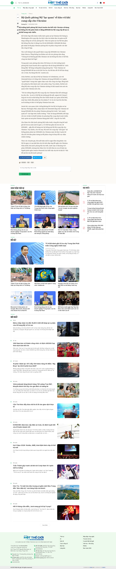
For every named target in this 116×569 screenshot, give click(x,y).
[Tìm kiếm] (15, 2)
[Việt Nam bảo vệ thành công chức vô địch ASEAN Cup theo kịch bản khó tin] (68, 349)
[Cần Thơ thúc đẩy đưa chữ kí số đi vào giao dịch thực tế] (68, 410)
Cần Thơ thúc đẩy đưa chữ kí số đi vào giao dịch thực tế (33, 406)
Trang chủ (24, 13)
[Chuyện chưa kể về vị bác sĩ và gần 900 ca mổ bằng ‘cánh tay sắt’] (68, 275)
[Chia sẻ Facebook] (18, 27)
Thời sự (19, 8)
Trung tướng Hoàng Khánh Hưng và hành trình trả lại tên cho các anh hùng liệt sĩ (95, 210)
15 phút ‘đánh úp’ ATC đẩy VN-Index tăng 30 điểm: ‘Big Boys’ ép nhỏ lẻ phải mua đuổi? (34, 365)
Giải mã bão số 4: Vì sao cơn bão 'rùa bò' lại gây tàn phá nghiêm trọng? (68, 208)
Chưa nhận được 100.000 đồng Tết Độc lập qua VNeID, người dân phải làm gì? (95, 228)
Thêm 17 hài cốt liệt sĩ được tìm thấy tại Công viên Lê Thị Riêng (20, 207)
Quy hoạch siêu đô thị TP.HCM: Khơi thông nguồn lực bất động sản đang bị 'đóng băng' (44, 231)
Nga (32, 162)
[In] (44, 157)
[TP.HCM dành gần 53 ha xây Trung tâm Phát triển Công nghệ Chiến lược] (45, 198)
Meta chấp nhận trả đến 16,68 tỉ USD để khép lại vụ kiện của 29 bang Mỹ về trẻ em (34, 324)
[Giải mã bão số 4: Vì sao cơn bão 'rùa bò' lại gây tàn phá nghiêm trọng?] (68, 198)
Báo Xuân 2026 (99, 8)
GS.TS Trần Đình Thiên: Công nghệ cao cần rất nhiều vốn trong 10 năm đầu (68, 231)
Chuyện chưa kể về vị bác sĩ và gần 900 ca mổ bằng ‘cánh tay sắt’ (67, 285)
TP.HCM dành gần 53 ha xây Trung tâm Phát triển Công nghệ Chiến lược (44, 208)
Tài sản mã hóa (43, 8)
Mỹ (28, 162)
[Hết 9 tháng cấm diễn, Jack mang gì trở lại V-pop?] (68, 512)
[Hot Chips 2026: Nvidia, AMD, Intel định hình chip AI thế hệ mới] (68, 451)
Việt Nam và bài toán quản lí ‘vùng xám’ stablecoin (45, 284)
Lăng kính (90, 8)
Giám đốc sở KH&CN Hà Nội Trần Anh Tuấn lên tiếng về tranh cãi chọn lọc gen (95, 193)
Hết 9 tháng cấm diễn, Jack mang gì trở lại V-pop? (32, 506)
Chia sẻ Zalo (38, 157)
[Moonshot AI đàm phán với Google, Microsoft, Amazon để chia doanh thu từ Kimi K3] (21, 298)
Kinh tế (50, 8)
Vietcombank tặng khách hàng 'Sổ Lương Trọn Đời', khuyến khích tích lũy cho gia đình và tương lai (32, 385)
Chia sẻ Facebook (26, 157)
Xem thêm (45, 525)
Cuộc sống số (58, 8)
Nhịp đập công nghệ (28, 8)
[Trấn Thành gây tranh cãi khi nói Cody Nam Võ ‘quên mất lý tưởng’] (68, 472)
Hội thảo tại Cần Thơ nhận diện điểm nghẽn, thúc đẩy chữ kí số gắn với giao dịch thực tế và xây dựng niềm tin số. (33, 410)
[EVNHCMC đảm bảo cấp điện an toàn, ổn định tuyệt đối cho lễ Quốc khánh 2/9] (68, 431)
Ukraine (23, 162)
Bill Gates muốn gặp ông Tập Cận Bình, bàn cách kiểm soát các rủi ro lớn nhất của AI (68, 308)
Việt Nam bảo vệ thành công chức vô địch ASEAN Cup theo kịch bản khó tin (34, 344)
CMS (92, 567)
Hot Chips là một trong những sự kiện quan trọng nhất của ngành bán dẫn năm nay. (34, 451)
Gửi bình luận (25, 174)
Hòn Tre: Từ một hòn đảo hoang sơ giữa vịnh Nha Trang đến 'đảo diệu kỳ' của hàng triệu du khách (34, 487)
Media (84, 8)
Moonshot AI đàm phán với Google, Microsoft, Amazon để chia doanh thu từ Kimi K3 (20, 308)
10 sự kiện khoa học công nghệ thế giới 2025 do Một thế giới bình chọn (95, 202)
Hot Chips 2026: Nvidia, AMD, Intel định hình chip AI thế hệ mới (34, 446)
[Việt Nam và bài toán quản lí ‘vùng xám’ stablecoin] (45, 275)
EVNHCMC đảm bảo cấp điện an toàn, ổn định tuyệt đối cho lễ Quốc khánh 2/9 (34, 426)
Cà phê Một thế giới (88, 541)
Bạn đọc (78, 8)
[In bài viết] (18, 33)
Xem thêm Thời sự (17, 187)
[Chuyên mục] (12, 2)
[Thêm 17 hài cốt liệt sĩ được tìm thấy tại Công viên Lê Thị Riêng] (21, 198)
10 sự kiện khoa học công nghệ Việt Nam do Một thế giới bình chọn (94, 219)
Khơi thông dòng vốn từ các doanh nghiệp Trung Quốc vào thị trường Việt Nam (21, 231)
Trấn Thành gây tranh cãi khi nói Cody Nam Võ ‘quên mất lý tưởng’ (33, 467)
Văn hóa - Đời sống (69, 8)
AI (36, 8)
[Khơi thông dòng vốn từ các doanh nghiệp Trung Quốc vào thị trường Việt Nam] (21, 221)
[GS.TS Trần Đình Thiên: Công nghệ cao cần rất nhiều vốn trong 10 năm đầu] (68, 221)
